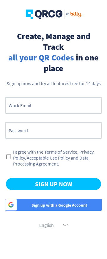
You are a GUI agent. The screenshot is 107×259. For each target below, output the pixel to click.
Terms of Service (60, 152)
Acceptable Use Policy (48, 158)
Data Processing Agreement (51, 161)
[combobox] (53, 225)
